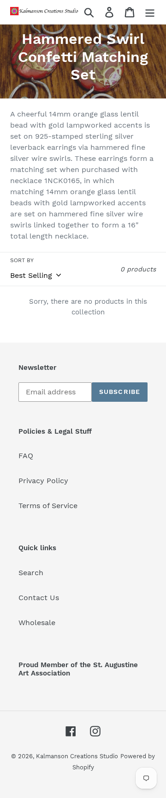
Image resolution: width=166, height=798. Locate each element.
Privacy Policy (43, 480)
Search (30, 572)
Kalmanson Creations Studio (77, 756)
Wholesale (36, 622)
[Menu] (150, 12)
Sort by (22, 260)
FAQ (25, 455)
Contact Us (38, 597)
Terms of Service (47, 505)
